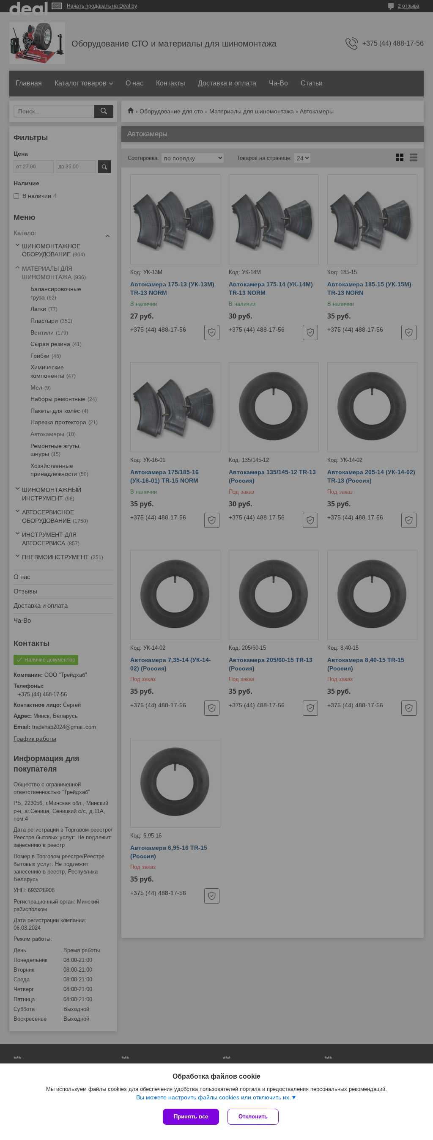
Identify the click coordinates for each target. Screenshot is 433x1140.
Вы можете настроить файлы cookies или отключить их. (213, 1097)
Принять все (191, 1116)
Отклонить (253, 1116)
